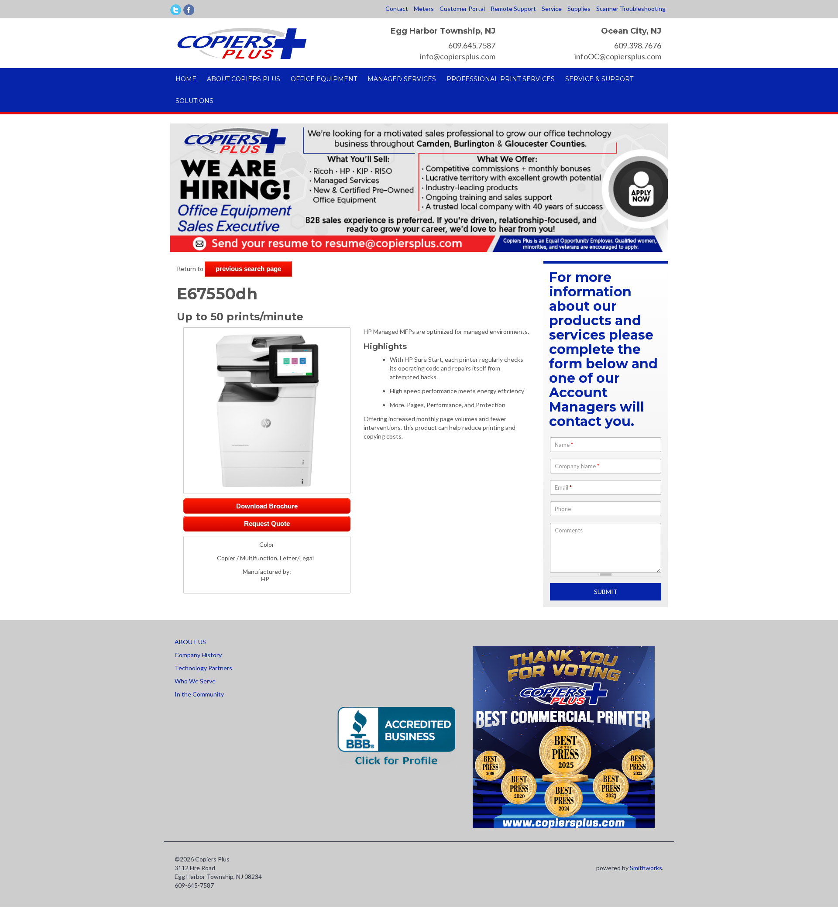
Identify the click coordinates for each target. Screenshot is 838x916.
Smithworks (646, 867)
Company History (198, 655)
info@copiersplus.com (457, 56)
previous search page (248, 268)
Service (552, 8)
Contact (396, 8)
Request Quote (267, 523)
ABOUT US (190, 641)
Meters (424, 8)
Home (185, 79)
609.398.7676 (637, 45)
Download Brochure (267, 506)
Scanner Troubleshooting (631, 8)
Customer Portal (462, 8)
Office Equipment (324, 79)
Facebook (188, 9)
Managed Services (401, 79)
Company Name (577, 466)
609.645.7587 (471, 45)
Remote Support (513, 8)
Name (564, 444)
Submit (606, 591)
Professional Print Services (500, 79)
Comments (569, 530)
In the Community (199, 694)
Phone (563, 508)
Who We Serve (195, 681)
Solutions (194, 101)
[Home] (242, 42)
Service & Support (599, 79)
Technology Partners (203, 668)
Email (563, 487)
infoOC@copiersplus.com (617, 56)
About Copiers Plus (243, 79)
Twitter (175, 9)
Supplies (579, 8)
